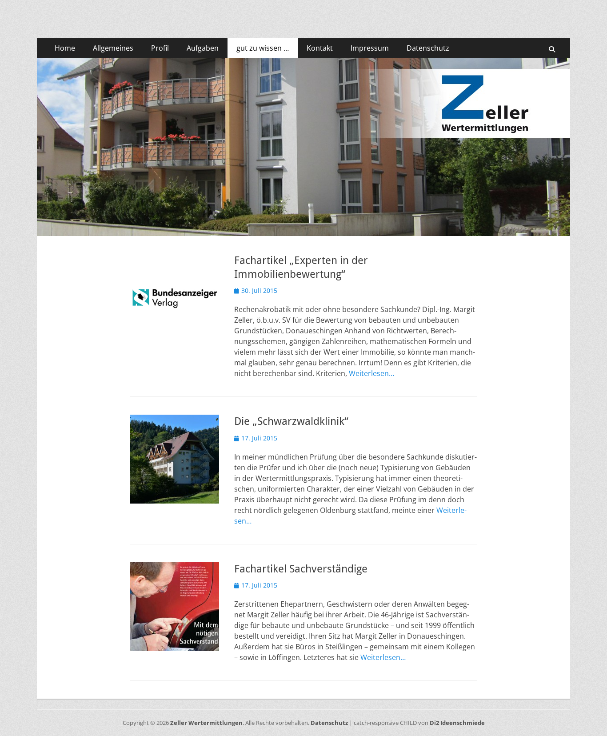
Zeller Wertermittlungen (206, 723)
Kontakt (320, 48)
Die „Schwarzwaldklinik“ (291, 421)
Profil (160, 48)
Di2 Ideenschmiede (457, 723)
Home (65, 48)
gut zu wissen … (262, 48)
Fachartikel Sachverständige (300, 569)
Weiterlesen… (371, 373)
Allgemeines (113, 48)
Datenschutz (428, 48)
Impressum (370, 48)
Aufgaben (203, 48)
